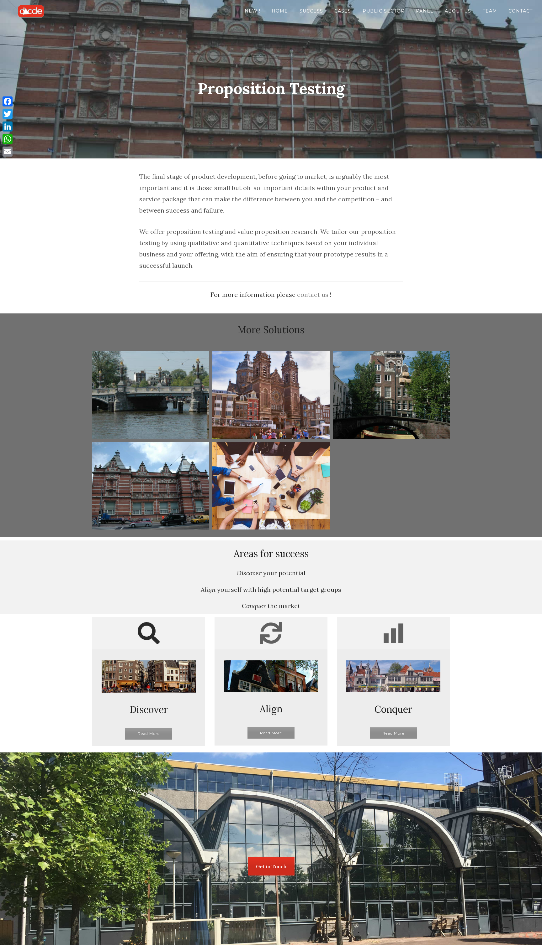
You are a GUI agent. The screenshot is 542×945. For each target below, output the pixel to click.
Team (490, 11)
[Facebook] (7, 101)
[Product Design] (391, 395)
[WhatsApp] (7, 139)
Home (280, 11)
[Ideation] (270, 395)
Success (311, 11)
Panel (424, 11)
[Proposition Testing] (150, 485)
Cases (342, 11)
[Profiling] (270, 485)
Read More (149, 733)
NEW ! (252, 11)
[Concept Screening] (150, 395)
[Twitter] (7, 114)
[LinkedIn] (7, 126)
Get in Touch (271, 866)
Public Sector (384, 11)
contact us (312, 294)
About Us (458, 11)
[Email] (7, 151)
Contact (520, 11)
